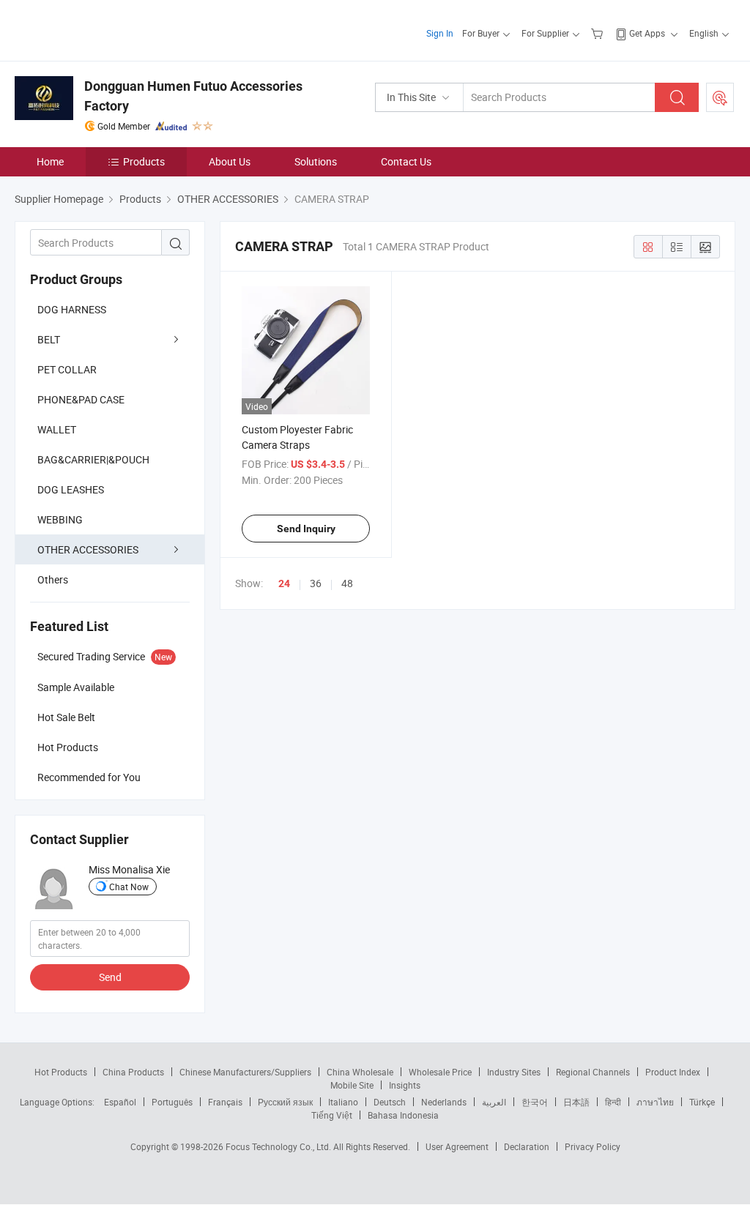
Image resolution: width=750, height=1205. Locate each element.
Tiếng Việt (331, 1115)
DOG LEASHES (70, 489)
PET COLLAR (67, 369)
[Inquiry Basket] (598, 33)
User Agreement (457, 1146)
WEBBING (60, 519)
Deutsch (390, 1102)
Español (120, 1102)
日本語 (576, 1102)
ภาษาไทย (655, 1102)
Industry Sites (514, 1072)
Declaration (526, 1146)
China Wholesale (360, 1072)
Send (110, 977)
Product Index (672, 1072)
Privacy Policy (592, 1146)
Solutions (315, 161)
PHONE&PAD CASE (81, 399)
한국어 (534, 1102)
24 (284, 583)
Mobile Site (352, 1085)
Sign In (439, 33)
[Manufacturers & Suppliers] (109, 29)
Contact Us (406, 161)
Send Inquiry (306, 528)
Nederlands (444, 1102)
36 (316, 583)
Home (50, 161)
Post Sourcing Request (720, 97)
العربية (494, 1102)
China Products (133, 1072)
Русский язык (285, 1102)
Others (52, 579)
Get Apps (647, 33)
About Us (229, 161)
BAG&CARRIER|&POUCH (93, 459)
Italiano (343, 1102)
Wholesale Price (440, 1072)
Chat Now (129, 886)
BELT (48, 339)
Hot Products (60, 1072)
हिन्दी (613, 1102)
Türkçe (702, 1102)
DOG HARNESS (71, 309)
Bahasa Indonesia (403, 1115)
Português (172, 1102)
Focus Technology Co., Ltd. (279, 1146)
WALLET (56, 429)
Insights (404, 1085)
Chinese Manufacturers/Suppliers (245, 1072)
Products (144, 161)
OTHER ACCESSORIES (87, 549)
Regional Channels (593, 1072)
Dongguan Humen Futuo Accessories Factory (193, 95)
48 (347, 583)
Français (225, 1102)
